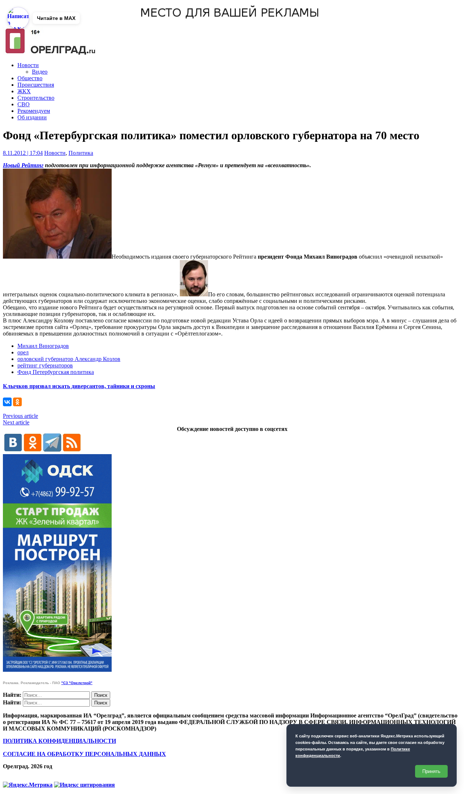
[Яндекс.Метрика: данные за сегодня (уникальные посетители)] (28, 785)
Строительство (35, 98)
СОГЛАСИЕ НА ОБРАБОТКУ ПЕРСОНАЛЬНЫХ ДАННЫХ (84, 754)
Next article (16, 422)
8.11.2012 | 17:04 (23, 153)
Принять (431, 771)
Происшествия (35, 85)
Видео (39, 72)
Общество (29, 78)
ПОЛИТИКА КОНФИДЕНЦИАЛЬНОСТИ (59, 741)
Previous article (20, 416)
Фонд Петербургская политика (55, 372)
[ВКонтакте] (7, 402)
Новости (28, 65)
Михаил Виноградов (43, 346)
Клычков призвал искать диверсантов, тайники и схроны (79, 386)
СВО (23, 104)
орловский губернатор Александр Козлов (68, 359)
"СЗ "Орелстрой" (76, 683)
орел (23, 352)
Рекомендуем (33, 111)
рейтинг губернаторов (45, 365)
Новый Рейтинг (23, 165)
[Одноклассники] (17, 402)
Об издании (32, 117)
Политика (81, 153)
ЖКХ (24, 91)
